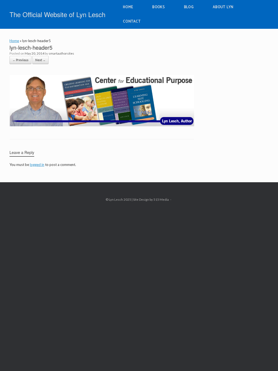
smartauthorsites (61, 53)
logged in (37, 164)
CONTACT (132, 21)
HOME (128, 7)
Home (14, 41)
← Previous (20, 60)
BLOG (189, 7)
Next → (40, 60)
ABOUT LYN (223, 7)
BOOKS (158, 7)
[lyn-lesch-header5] (102, 124)
